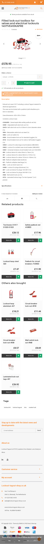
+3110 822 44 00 (9, 2)
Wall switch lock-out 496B (32, 341)
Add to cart (30, 83)
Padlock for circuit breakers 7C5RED (32, 262)
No (19, 540)
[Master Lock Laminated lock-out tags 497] (11, 367)
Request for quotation (11, 88)
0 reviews (14, 29)
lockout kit (7, 407)
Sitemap (33, 523)
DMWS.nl (21, 523)
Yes (9, 540)
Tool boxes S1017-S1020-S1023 (10, 226)
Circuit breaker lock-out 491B (31, 305)
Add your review (37, 194)
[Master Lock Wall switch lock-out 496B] (33, 330)
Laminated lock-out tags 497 (11, 378)
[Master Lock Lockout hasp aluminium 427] (11, 294)
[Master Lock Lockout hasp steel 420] (11, 252)
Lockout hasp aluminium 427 (9, 305)
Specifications (6, 186)
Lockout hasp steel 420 (11, 262)
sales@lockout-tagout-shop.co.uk (15, 501)
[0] (41, 2)
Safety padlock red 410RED (32, 226)
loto (25, 407)
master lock (32, 407)
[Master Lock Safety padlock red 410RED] (33, 215)
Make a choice (6, 73)
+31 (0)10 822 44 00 (11, 497)
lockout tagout (17, 407)
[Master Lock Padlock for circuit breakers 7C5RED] (33, 252)
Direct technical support (23, 14)
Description (6, 99)
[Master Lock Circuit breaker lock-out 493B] (11, 330)
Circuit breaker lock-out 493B (9, 341)
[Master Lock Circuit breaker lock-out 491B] (33, 294)
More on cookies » (32, 540)
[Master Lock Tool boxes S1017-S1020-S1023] (11, 215)
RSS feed (27, 523)
